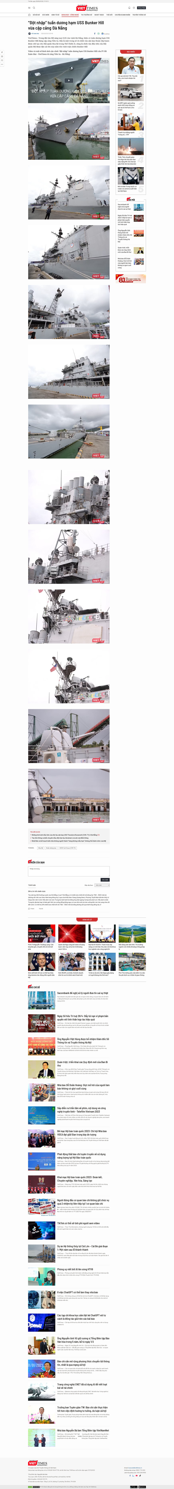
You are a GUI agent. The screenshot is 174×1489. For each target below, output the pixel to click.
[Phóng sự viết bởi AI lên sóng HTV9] (41, 1277)
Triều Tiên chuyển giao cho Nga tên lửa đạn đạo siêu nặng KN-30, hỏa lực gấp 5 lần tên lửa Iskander (127, 160)
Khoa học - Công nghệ (70, 15)
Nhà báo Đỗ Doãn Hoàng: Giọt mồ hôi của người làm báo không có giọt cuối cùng (125, 263)
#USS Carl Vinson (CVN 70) (68, 848)
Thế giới (109, 15)
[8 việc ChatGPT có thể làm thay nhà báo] (41, 1300)
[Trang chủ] (29, 15)
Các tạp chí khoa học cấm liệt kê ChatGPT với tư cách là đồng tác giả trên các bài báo (81, 1317)
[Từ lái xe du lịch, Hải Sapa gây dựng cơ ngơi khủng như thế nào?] (102, 962)
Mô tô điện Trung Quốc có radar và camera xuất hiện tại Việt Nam (127, 189)
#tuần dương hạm (51, 848)
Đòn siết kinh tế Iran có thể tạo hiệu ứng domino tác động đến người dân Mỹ (41, 975)
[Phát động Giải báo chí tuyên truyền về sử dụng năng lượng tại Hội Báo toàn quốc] (41, 1161)
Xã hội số (36, 15)
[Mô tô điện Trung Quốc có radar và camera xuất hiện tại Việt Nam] (131, 175)
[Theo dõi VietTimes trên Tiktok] (140, 1476)
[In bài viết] (98, 33)
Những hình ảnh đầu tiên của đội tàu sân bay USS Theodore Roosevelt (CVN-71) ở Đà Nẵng (64, 835)
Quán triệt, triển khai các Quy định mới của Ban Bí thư (124, 250)
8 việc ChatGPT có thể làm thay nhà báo (77, 1292)
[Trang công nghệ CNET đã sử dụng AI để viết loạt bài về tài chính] (41, 1392)
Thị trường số (86, 15)
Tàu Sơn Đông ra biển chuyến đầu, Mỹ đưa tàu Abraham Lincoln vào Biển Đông (60, 838)
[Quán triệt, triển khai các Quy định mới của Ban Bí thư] (139, 250)
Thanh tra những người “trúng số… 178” (126, 133)
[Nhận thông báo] (129, 8)
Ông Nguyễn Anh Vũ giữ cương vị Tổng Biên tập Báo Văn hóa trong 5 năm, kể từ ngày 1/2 (83, 1340)
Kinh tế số (55, 15)
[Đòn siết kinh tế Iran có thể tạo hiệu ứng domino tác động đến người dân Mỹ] (41, 962)
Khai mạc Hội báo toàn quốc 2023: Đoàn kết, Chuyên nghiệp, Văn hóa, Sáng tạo (79, 1179)
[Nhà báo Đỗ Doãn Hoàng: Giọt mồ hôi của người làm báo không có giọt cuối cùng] (139, 261)
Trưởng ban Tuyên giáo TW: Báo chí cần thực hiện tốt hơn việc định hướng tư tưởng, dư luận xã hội (82, 1409)
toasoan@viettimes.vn (135, 1468)
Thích (32, 908)
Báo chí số (34, 987)
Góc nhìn (45, 15)
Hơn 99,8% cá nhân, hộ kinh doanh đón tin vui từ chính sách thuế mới (70, 974)
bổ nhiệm (80, 1435)
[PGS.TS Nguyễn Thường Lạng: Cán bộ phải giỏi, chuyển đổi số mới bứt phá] (41, 934)
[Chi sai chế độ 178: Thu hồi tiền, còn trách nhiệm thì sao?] (131, 65)
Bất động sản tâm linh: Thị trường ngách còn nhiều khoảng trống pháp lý (132, 947)
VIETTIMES (87, 8)
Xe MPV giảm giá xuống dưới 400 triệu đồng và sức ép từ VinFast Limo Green (126, 106)
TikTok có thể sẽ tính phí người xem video (78, 1223)
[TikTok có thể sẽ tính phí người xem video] (41, 1230)
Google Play (142, 1487)
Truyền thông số (139, 15)
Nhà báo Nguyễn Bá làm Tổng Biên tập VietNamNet (83, 1430)
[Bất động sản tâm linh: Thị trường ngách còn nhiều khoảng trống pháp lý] (132, 934)
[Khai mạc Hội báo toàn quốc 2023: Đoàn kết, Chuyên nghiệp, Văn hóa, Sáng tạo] (41, 1184)
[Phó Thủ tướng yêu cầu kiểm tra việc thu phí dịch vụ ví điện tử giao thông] (132, 962)
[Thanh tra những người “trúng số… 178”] (131, 121)
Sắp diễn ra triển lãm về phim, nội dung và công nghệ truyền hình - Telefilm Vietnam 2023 (81, 1109)
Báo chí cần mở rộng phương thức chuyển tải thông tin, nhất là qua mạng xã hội (83, 1363)
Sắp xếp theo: (89, 885)
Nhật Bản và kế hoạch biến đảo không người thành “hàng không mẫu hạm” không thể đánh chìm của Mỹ (69, 841)
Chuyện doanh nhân (122, 15)
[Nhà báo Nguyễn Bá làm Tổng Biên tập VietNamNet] (41, 1438)
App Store (134, 1487)
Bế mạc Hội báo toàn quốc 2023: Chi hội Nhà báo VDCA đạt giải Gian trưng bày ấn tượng (82, 1132)
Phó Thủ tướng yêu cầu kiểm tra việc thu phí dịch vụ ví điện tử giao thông (132, 974)
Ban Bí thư (58, 1209)
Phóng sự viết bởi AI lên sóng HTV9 (75, 1269)
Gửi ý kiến (105, 880)
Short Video (99, 15)
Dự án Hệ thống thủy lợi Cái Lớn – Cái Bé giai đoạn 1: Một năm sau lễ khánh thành (82, 1248)
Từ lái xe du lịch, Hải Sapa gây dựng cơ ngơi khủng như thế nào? (101, 974)
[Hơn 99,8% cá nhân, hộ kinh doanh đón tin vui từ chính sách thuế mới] (71, 962)
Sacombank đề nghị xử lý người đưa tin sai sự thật (124, 207)
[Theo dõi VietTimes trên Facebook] (130, 1475)
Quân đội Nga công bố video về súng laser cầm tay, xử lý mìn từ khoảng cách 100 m (71, 947)
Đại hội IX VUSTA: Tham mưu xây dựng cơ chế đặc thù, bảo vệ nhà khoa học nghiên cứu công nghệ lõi (102, 947)
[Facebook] (95, 33)
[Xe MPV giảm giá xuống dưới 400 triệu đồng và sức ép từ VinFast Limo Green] (131, 92)
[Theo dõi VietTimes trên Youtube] (137, 1476)
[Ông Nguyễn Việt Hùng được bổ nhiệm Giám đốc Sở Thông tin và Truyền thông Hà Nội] (139, 233)
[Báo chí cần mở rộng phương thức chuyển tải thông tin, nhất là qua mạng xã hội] (41, 1369)
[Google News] (105, 33)
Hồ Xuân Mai (35, 33)
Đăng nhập (141, 8)
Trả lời (41, 908)
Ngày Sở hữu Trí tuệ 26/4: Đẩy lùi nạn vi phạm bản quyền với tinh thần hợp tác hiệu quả (125, 220)
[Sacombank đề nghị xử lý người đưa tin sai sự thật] (139, 207)
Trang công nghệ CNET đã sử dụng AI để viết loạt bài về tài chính (82, 1386)
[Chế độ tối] (134, 8)
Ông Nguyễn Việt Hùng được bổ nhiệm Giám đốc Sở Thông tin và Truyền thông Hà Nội (125, 236)
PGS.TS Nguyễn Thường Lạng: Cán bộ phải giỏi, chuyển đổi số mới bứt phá (40, 947)
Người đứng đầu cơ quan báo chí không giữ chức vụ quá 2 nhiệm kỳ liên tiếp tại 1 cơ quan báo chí (83, 1202)
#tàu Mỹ (40, 848)
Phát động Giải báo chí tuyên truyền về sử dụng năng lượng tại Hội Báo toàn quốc (81, 1156)
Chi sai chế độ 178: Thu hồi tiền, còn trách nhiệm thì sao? (127, 78)
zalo (133, 1475)
